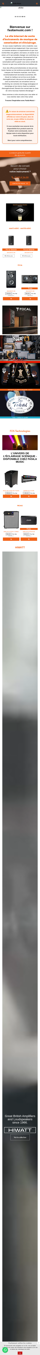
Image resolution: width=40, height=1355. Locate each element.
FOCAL (20, 265)
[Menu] (37, 3)
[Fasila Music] (20, 3)
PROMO (20, 506)
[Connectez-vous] (3, 3)
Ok (20, 1353)
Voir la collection (20, 1137)
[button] (20, 183)
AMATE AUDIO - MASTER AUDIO (20, 228)
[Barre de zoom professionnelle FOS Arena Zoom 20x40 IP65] (29, 479)
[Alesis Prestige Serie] (20, 12)
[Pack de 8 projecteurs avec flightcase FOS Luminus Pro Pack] (11, 479)
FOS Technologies (20, 431)
